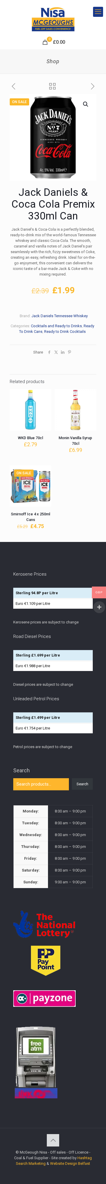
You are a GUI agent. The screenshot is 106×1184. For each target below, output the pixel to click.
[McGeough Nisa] (53, 17)
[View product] (44, 404)
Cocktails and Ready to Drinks (56, 326)
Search (21, 770)
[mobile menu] (98, 12)
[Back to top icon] (53, 1140)
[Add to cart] (44, 396)
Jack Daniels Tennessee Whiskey (60, 316)
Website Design (63, 1163)
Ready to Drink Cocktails (65, 331)
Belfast (84, 1163)
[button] (86, 104)
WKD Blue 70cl (30, 438)
